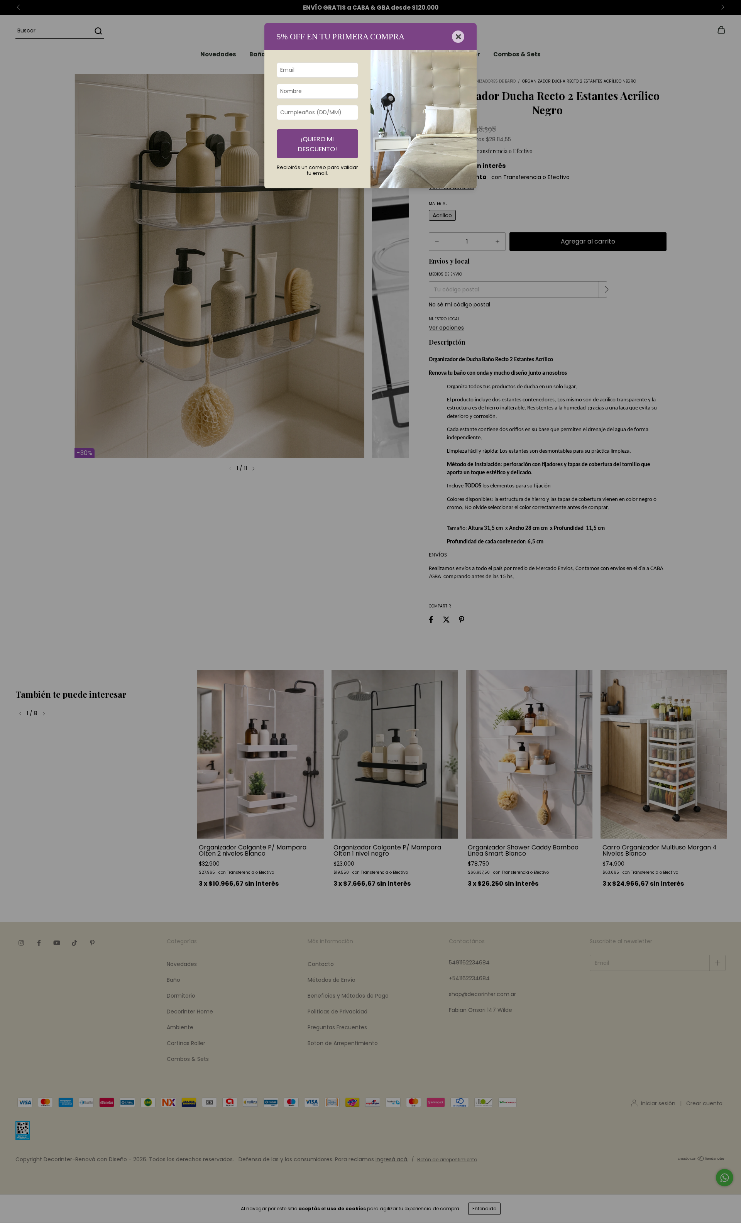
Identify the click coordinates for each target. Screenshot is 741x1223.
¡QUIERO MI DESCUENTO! (317, 144)
